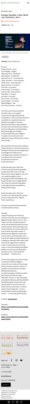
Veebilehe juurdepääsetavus (9, 391)
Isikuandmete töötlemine (8, 392)
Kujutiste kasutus (6, 396)
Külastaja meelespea (7, 398)
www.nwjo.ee (12, 299)
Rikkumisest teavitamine (8, 394)
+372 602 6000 (6, 372)
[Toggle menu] (28, 3)
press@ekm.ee (6, 376)
